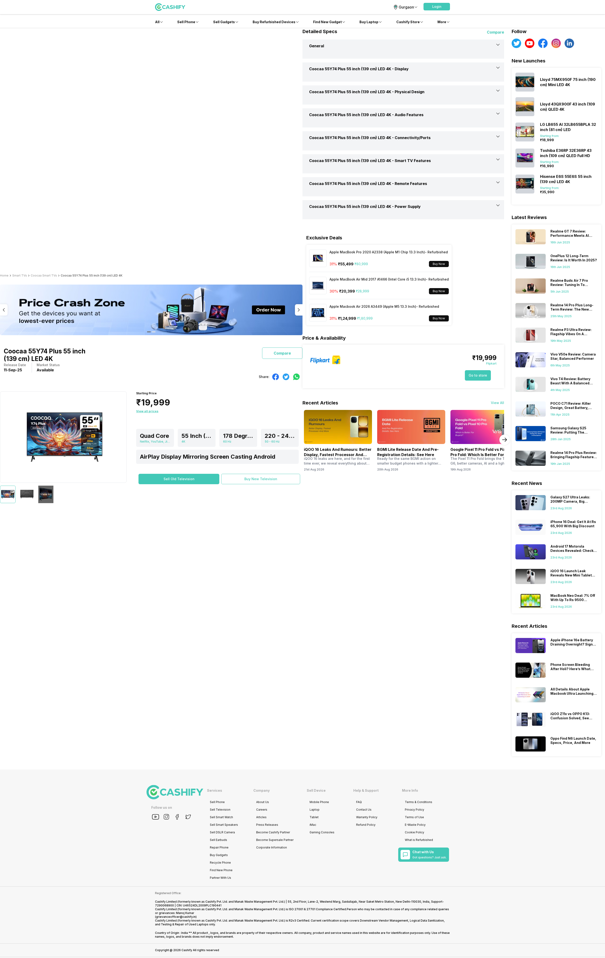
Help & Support (366, 790)
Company (261, 790)
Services (214, 790)
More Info (410, 790)
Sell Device (316, 790)
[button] (437, 6)
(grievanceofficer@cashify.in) (176, 916)
